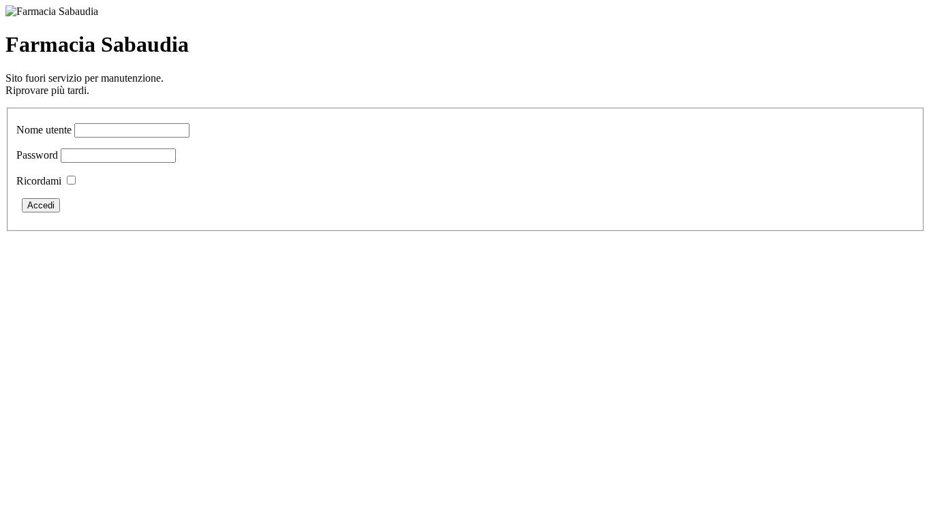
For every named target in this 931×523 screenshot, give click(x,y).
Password (37, 155)
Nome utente (44, 130)
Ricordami (38, 181)
